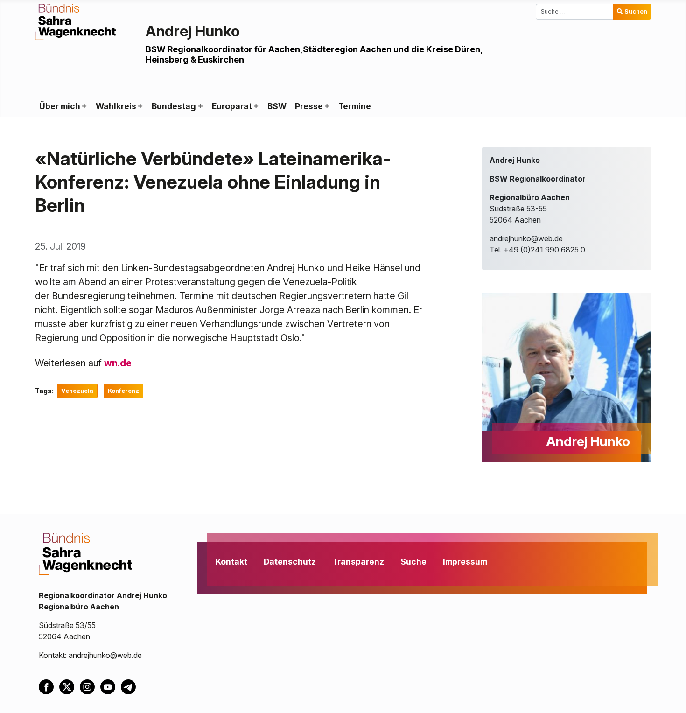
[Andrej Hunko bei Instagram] (90, 686)
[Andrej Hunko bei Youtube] (110, 686)
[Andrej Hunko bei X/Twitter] (69, 686)
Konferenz (123, 390)
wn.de (118, 363)
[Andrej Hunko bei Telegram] (130, 686)
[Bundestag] (199, 106)
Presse (309, 106)
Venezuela (77, 390)
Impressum (465, 561)
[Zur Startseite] (75, 21)
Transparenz (358, 561)
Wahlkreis (116, 106)
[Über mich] (84, 106)
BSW (277, 106)
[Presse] (326, 106)
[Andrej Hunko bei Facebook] (49, 686)
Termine (354, 106)
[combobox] (575, 12)
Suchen (635, 11)
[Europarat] (255, 106)
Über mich (59, 106)
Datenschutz (290, 561)
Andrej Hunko (193, 31)
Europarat (232, 106)
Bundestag (174, 106)
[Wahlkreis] (140, 106)
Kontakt (231, 561)
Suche (413, 561)
